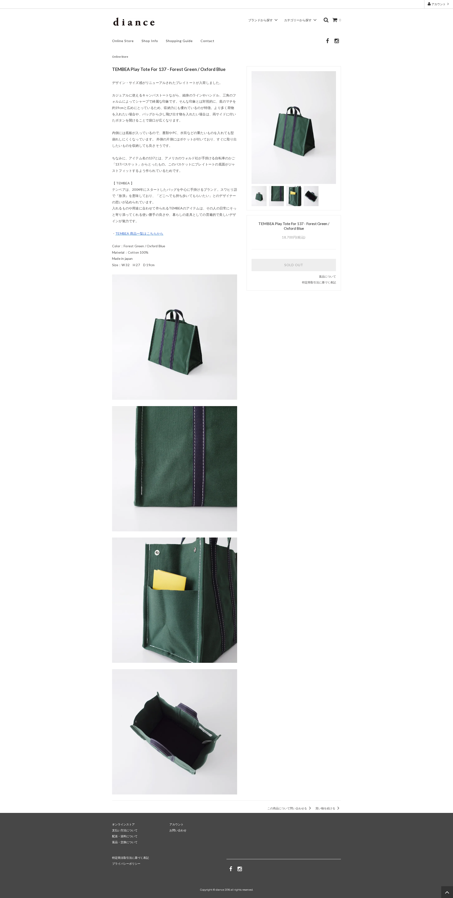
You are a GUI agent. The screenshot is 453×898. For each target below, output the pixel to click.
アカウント (438, 4)
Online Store (123, 41)
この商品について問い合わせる (287, 808)
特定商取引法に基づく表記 (319, 282)
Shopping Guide (179, 41)
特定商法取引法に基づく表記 (130, 857)
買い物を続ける (325, 808)
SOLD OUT (293, 265)
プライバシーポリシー (126, 863)
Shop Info (150, 41)
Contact (207, 41)
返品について (327, 276)
